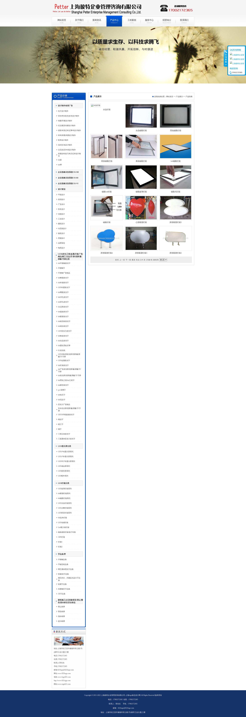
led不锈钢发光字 (64, 263)
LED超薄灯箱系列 (65, 489)
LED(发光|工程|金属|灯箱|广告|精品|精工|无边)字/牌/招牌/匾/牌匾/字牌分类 (70, 256)
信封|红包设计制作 (65, 145)
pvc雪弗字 (62, 390)
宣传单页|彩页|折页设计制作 (68, 116)
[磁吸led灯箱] (106, 189)
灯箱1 (60, 542)
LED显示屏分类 (64, 446)
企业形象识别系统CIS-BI (68, 178)
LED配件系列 (63, 476)
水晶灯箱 (106, 109)
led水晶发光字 (63, 341)
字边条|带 (62, 554)
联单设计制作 (63, 140)
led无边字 (61, 400)
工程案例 (132, 21)
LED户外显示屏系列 (65, 456)
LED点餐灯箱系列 (65, 508)
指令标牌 (61, 616)
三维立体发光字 (64, 434)
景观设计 (61, 238)
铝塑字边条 (62, 584)
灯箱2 (60, 547)
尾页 (133, 260)
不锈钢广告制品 (64, 273)
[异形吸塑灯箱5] (175, 220)
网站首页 (62, 21)
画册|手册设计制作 (65, 121)
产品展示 (179, 97)
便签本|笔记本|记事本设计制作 (69, 130)
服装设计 (61, 233)
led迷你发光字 (63, 326)
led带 (60, 165)
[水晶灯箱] (95, 105)
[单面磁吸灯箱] (141, 158)
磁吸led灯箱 (107, 192)
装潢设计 (61, 199)
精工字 (60, 424)
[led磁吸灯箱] (175, 158)
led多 (60, 160)
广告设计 (61, 204)
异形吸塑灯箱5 (176, 222)
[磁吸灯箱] (106, 220)
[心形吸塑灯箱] (141, 220)
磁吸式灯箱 (175, 192)
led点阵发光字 (63, 307)
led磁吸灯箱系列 (64, 498)
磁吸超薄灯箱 (141, 192)
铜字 (60, 429)
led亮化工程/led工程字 (66, 380)
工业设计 (61, 219)
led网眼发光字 (63, 292)
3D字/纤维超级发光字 (66, 415)
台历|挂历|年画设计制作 (67, 150)
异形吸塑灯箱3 (141, 253)
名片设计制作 (63, 111)
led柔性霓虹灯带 (64, 346)
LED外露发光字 (64, 287)
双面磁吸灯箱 (106, 161)
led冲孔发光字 (63, 297)
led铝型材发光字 (64, 321)
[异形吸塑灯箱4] (106, 250)
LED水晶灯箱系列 (65, 503)
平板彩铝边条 (63, 564)
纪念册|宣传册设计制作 (66, 126)
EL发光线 (61, 350)
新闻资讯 (97, 21)
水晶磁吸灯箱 (141, 130)
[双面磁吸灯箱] (106, 158)
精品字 (60, 419)
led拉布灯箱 (62, 518)
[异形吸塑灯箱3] (141, 250)
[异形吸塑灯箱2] (175, 250)
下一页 (128, 260)
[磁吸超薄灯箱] (141, 189)
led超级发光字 (63, 312)
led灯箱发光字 (63, 365)
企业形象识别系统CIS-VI (68, 183)
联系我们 (184, 21)
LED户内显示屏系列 (65, 452)
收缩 (226, 58)
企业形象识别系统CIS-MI (68, 172)
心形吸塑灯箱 (141, 222)
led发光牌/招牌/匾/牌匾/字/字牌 (69, 375)
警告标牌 (61, 611)
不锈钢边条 (62, 560)
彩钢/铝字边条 (63, 574)
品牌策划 (61, 243)
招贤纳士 (167, 21)
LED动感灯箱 (63, 523)
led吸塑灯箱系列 (64, 493)
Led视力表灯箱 (63, 527)
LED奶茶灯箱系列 (65, 513)
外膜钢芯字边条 (64, 589)
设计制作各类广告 (65, 106)
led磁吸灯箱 (176, 161)
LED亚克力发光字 (65, 331)
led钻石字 (61, 395)
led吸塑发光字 (63, 316)
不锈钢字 (61, 268)
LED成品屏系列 (64, 466)
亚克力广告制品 (64, 404)
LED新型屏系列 (64, 471)
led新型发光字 (63, 385)
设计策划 (61, 189)
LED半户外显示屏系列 (66, 461)
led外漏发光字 (63, 283)
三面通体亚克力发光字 (66, 439)
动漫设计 (61, 214)
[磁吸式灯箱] (175, 189)
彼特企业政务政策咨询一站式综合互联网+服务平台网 (123, 58)
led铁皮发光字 (63, 336)
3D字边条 (61, 594)
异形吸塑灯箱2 (176, 253)
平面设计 (61, 195)
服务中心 (149, 21)
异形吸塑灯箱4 (107, 253)
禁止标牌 (61, 607)
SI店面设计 (62, 229)
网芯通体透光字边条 (65, 569)
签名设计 (61, 209)
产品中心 (114, 21)
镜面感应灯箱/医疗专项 (67, 532)
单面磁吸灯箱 (141, 161)
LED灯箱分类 (63, 483)
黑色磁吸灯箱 (175, 130)
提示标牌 (61, 621)
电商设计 (61, 248)
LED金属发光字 (64, 360)
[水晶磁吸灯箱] (141, 128)
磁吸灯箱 (106, 222)
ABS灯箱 (61, 537)
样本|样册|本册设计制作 (67, 135)
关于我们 (79, 21)
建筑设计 (61, 224)
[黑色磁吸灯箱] (175, 128)
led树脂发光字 (63, 278)
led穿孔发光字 (63, 302)
